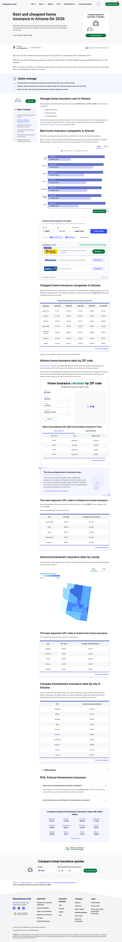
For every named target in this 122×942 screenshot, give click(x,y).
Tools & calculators (43, 908)
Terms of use (95, 906)
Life (60, 915)
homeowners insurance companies (51, 124)
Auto (60, 905)
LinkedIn (23, 908)
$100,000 (47, 405)
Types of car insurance (44, 911)
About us (78, 902)
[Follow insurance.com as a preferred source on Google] (74, 848)
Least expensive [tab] (90, 431)
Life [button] (58, 4)
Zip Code (39, 867)
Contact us (78, 906)
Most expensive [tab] (59, 431)
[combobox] (57, 399)
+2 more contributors (35, 47)
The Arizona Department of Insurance (56, 491)
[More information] (108, 211)
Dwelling (46, 397)
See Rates (97, 251)
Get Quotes (97, 260)
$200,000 (47, 399)
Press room (78, 916)
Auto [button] (32, 4)
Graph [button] (99, 146)
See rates (31, 101)
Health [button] (50, 4)
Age (58, 227)
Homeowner (71, 237)
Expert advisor (79, 909)
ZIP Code (44, 227)
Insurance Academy (85, 4)
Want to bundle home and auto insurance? (69, 867)
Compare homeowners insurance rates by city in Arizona (24, 141)
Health (61, 912)
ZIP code (46, 390)
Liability (46, 403)
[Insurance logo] (10, 4)
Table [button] (105, 146)
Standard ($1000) (50, 412)
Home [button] (41, 4)
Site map (40, 918)
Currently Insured (57, 237)
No (70, 871)
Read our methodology (101, 348)
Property (61, 908)
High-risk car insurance (44, 915)
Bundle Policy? (84, 237)
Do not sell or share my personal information (97, 911)
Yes (62, 871)
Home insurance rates (47, 366)
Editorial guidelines (81, 912)
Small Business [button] (69, 4)
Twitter (19, 908)
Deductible (47, 410)
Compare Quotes (112, 4)
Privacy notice (95, 902)
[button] (98, 4)
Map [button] (93, 569)
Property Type (75, 227)
